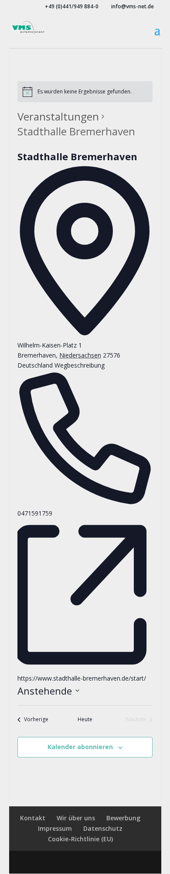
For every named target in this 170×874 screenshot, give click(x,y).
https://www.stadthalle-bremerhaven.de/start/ (81, 678)
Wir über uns (76, 818)
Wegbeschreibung (79, 365)
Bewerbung (123, 818)
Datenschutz (102, 828)
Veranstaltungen (58, 116)
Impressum (55, 828)
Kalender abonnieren (80, 747)
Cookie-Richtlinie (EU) (80, 839)
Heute (85, 719)
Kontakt (32, 818)
